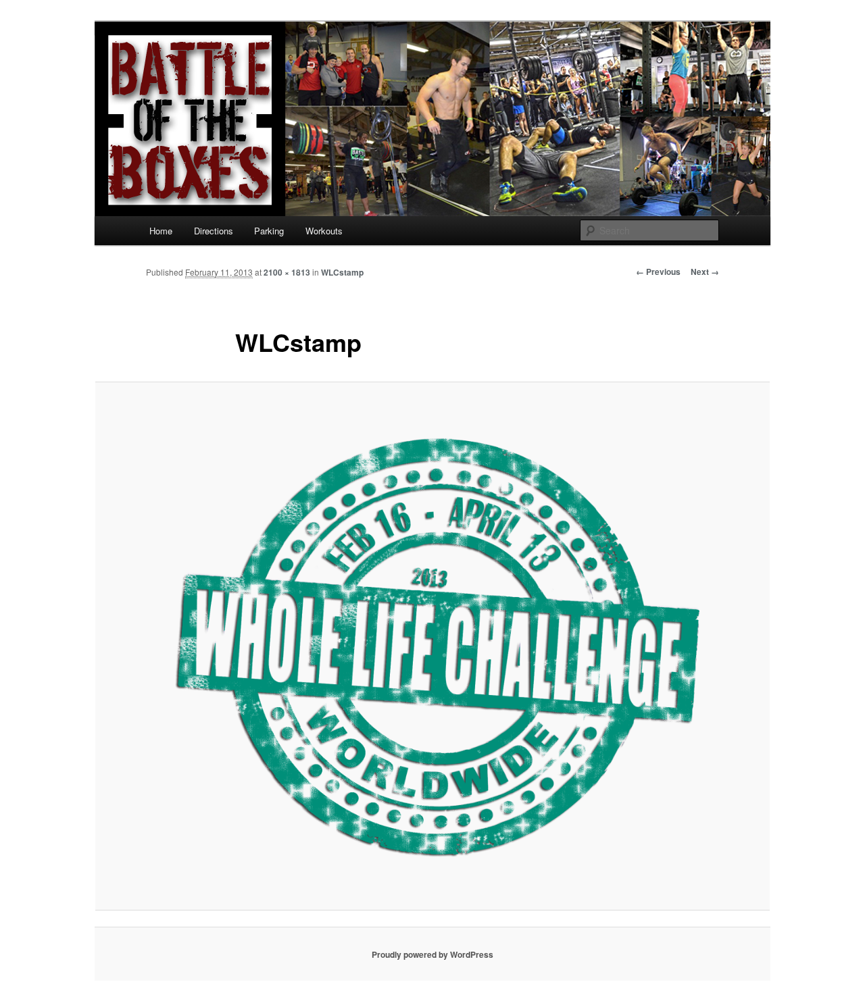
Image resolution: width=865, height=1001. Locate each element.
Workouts (324, 230)
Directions (213, 230)
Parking (269, 230)
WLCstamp (342, 272)
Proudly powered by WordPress (432, 954)
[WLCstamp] (432, 646)
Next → (705, 271)
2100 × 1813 (287, 272)
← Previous (658, 271)
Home (160, 230)
